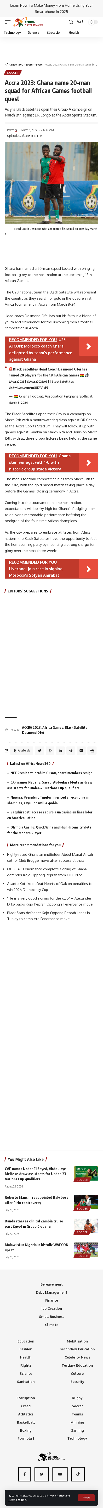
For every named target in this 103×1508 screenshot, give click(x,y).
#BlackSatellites (62, 381)
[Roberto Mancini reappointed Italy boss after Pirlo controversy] (86, 1202)
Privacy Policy (56, 1495)
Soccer (12, 72)
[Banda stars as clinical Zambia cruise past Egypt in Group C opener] (86, 1226)
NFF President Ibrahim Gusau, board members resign (51, 773)
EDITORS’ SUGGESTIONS (28, 591)
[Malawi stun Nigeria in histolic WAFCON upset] (86, 1249)
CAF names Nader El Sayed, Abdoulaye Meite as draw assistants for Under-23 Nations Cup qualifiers (35, 1173)
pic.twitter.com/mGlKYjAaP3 (28, 387)
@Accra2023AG (37, 381)
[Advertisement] (51, 48)
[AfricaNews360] (28, 22)
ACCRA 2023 (31, 727)
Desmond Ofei (33, 732)
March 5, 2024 (18, 402)
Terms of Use (17, 1499)
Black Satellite (76, 727)
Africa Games (52, 727)
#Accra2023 (16, 381)
